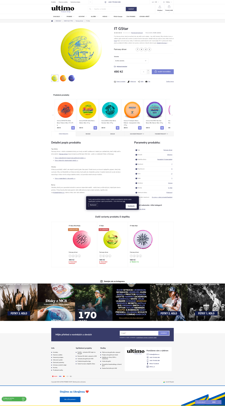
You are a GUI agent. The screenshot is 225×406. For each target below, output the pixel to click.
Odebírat (164, 333)
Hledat (131, 9)
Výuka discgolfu (106, 361)
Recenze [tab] (88, 134)
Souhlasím (131, 206)
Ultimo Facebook (154, 363)
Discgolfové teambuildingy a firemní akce (112, 365)
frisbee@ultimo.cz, (59, 193)
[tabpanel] (82, 244)
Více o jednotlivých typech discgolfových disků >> (70, 158)
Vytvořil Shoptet (170, 382)
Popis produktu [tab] (63, 134)
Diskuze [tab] (112, 134)
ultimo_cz (152, 367)
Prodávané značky (58, 370)
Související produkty (136, 134)
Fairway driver (63, 154)
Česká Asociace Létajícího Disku (86, 364)
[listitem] (65, 115)
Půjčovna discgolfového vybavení (111, 352)
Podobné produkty (160, 134)
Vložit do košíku (164, 72)
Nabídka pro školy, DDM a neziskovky (109, 358)
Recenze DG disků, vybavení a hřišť (87, 356)
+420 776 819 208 (154, 357)
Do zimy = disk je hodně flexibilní (162, 197)
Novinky (55, 367)
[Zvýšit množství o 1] (148, 70)
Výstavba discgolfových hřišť (85, 358)
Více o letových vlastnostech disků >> (66, 160)
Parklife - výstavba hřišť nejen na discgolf (86, 353)
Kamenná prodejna (75, 2)
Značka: (170, 81)
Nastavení (93, 205)
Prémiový (169, 193)
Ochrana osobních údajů (59, 365)
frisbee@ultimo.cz (154, 354)
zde (124, 201)
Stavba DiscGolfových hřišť (109, 368)
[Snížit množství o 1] (148, 73)
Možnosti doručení (122, 66)
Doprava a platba (63, 2)
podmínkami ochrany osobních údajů (146, 337)
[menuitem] (58, 16)
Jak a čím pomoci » (70, 399)
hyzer (115, 41)
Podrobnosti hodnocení (137, 33)
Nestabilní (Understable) (164, 159)
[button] (53, 115)
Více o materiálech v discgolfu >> (65, 178)
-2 (171, 174)
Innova (170, 183)
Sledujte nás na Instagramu (114, 281)
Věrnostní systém (58, 360)
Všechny (169, 155)
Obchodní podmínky (58, 362)
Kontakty (53, 2)
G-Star (170, 188)
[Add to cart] (73, 128)
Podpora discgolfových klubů (110, 355)
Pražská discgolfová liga (84, 361)
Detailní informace (162, 43)
